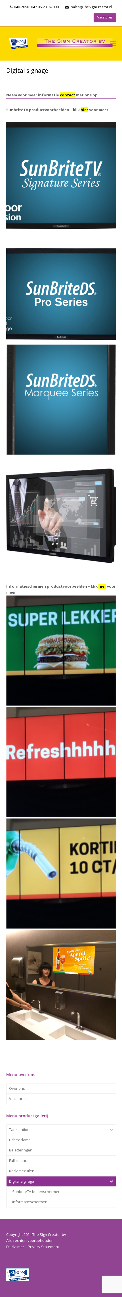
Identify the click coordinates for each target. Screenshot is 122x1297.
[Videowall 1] (61, 874)
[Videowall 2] (61, 762)
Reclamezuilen (21, 1170)
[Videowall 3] (61, 651)
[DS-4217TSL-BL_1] (61, 288)
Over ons (17, 1088)
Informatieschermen (29, 1201)
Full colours (18, 1160)
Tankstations (20, 1129)
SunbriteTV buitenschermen (36, 1191)
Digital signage (21, 1181)
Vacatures (18, 1098)
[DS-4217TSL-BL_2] (61, 511)
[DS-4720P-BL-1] (61, 400)
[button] (113, 43)
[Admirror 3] (61, 985)
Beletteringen (20, 1150)
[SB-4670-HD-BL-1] (61, 177)
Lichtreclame (20, 1139)
